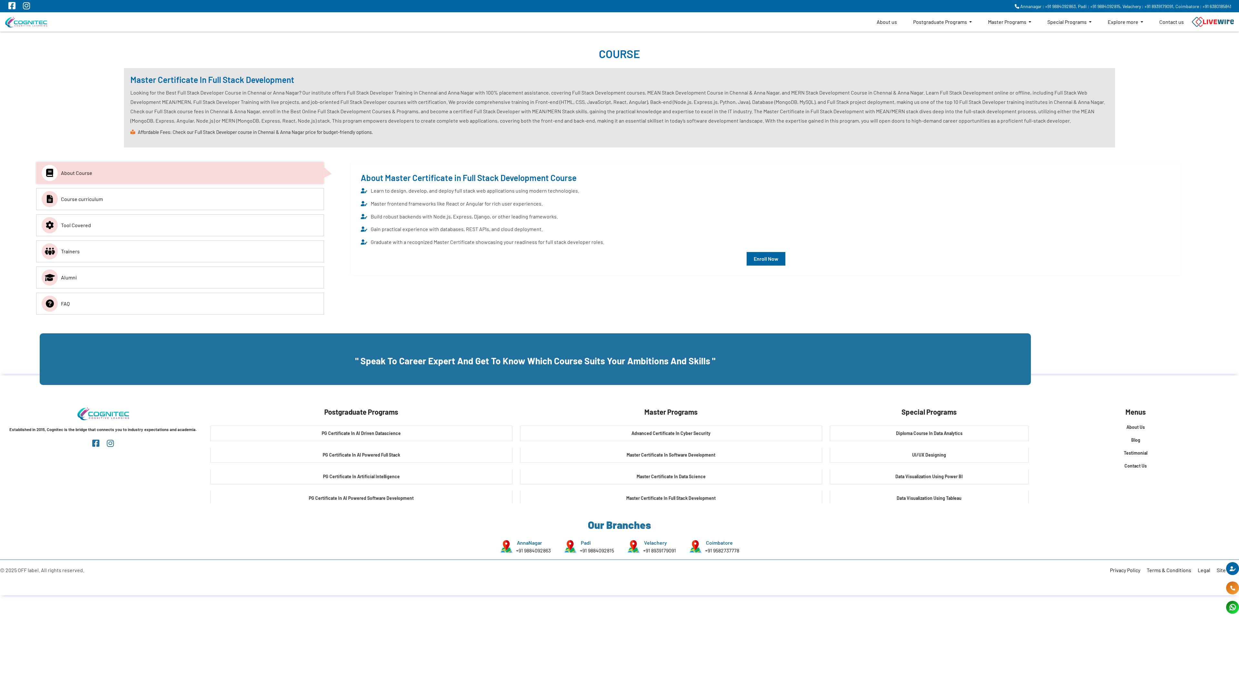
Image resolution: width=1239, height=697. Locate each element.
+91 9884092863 (533, 550)
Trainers (70, 251)
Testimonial (1135, 453)
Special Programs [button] (1067, 22)
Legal (1204, 570)
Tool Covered (76, 225)
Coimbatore (719, 543)
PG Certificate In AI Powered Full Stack (361, 455)
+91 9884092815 (597, 550)
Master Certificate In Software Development (671, 455)
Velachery (655, 543)
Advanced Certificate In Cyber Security (670, 433)
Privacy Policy (1125, 570)
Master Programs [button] (1007, 22)
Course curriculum (82, 199)
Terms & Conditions (1169, 570)
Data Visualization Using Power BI (929, 476)
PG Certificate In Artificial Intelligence (361, 476)
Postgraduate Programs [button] (940, 22)
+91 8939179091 (659, 550)
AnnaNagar (529, 543)
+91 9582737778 (722, 550)
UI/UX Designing (929, 455)
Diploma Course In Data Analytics (929, 433)
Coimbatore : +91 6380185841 (1203, 6)
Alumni (69, 277)
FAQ (65, 303)
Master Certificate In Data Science (671, 476)
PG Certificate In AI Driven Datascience (361, 433)
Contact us (1171, 22)
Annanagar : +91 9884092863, (1048, 6)
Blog (1135, 440)
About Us (1135, 427)
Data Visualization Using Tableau (929, 498)
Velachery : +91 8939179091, (1148, 6)
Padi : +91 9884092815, (1100, 6)
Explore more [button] (1123, 22)
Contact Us (1135, 466)
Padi (586, 543)
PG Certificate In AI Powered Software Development (361, 498)
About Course (76, 173)
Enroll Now (766, 259)
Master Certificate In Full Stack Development (671, 498)
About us (887, 22)
